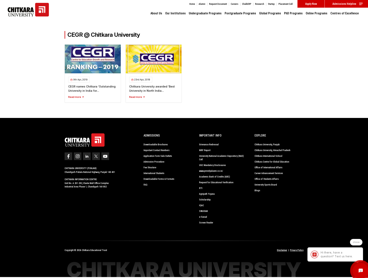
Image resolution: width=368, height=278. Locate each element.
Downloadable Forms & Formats (159, 179)
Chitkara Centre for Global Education (272, 161)
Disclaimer (282, 250)
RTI (200, 188)
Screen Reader (206, 222)
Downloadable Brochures (156, 144)
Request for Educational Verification (216, 182)
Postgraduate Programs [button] (240, 13)
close (356, 242)
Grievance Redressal (209, 144)
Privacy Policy (296, 250)
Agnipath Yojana (207, 194)
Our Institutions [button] (175, 13)
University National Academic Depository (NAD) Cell (221, 158)
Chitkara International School (268, 156)
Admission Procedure (154, 161)
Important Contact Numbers (156, 150)
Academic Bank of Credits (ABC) (214, 176)
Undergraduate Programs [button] (205, 13)
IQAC (201, 205)
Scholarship (205, 199)
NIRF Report (204, 150)
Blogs (257, 190)
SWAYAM (203, 211)
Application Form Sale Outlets (158, 156)
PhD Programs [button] (293, 13)
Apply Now (311, 3)
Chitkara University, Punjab (267, 144)
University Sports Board (266, 184)
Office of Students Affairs (267, 179)
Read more (75, 96)
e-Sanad (203, 217)
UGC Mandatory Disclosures (212, 165)
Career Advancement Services (269, 173)
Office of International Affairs (268, 167)
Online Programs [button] (316, 13)
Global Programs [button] (270, 13)
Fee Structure (150, 167)
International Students (154, 173)
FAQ (145, 184)
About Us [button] (156, 13)
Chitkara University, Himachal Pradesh (272, 150)
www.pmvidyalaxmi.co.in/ (211, 171)
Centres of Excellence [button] (344, 13)
